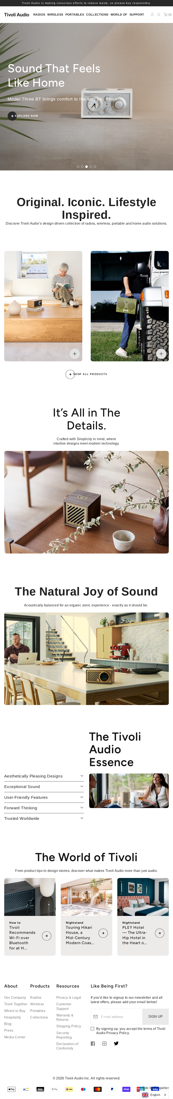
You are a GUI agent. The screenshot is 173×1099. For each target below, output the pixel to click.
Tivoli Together (15, 1004)
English (155, 1094)
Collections (39, 1017)
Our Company (15, 997)
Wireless (37, 1004)
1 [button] (78, 167)
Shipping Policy (68, 1026)
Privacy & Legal (68, 997)
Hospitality (12, 1017)
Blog (8, 1024)
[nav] (39, 15)
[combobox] (154, 1095)
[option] (86, 96)
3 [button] (86, 167)
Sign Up (155, 1016)
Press (8, 1030)
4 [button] (91, 167)
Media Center (15, 1037)
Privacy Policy (117, 1033)
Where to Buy (15, 1011)
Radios (35, 997)
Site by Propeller (155, 1088)
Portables (37, 1011)
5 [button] (95, 167)
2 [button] (82, 167)
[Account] (152, 14)
